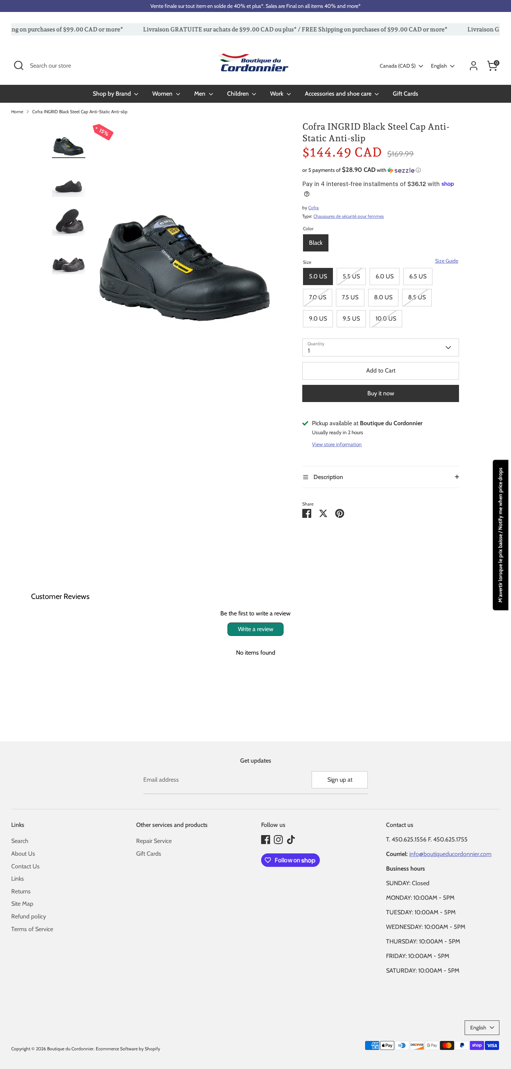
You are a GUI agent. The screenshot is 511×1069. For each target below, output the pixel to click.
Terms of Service (32, 929)
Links (17, 878)
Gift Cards (405, 93)
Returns (21, 891)
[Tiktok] (291, 839)
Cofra (313, 207)
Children (238, 93)
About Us (23, 853)
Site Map (22, 903)
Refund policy (28, 916)
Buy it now (380, 393)
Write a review (255, 629)
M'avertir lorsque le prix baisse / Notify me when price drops (500, 534)
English (439, 65)
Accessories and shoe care (339, 93)
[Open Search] (18, 65)
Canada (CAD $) (398, 65)
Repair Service (154, 840)
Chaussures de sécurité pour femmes (348, 216)
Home (17, 111)
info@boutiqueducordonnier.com (450, 854)
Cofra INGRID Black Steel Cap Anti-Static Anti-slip (80, 111)
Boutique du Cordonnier (70, 1048)
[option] (185, 231)
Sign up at (339, 779)
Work (277, 93)
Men (200, 93)
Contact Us (25, 866)
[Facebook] (265, 839)
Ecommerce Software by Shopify (128, 1048)
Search (19, 840)
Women (163, 93)
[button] (380, 170)
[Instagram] (278, 839)
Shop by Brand (112, 93)
